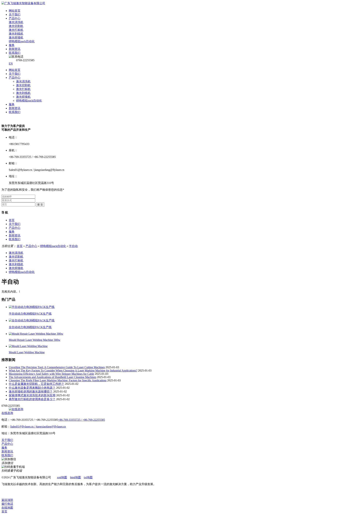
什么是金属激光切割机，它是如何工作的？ (36, 383)
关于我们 (14, 73)
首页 (12, 220)
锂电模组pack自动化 (29, 100)
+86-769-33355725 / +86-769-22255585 (81, 419)
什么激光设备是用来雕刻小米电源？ (32, 387)
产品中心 (14, 77)
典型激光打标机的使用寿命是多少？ (32, 399)
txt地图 (88, 477)
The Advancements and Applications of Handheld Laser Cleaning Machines (52, 377)
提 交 (40, 204)
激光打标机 (23, 89)
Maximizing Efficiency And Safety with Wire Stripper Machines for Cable (51, 373)
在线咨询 (7, 413)
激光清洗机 (23, 81)
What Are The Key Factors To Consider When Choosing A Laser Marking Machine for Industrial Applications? (73, 370)
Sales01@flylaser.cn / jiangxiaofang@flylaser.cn (38, 426)
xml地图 (62, 477)
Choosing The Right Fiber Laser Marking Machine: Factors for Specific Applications (57, 380)
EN (11, 63)
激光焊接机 (23, 96)
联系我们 (14, 112)
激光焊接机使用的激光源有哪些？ (30, 391)
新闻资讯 (14, 108)
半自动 (73, 246)
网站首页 (14, 69)
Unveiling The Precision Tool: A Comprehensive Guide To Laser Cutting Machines (57, 367)
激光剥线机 (23, 92)
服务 (12, 104)
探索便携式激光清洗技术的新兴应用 (32, 395)
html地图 (75, 477)
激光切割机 (23, 85)
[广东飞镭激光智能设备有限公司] (23, 3)
